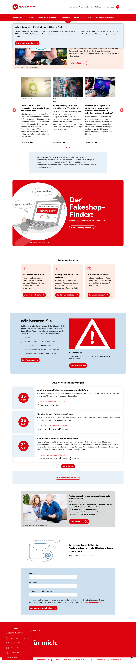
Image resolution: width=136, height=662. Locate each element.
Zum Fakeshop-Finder (81, 227)
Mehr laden (68, 466)
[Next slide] (122, 110)
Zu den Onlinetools (66, 295)
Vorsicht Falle (75, 352)
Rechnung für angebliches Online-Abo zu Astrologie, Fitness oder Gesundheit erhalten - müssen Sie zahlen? (99, 109)
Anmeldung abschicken (41, 608)
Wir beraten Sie (36, 321)
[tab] (66, 147)
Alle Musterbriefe (32, 295)
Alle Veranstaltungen (66, 477)
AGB (90, 660)
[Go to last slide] (14, 110)
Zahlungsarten (101, 660)
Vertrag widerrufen (42, 660)
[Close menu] (31, 631)
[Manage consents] (132, 658)
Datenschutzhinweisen (92, 602)
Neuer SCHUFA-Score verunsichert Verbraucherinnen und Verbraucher (35, 108)
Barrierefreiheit (116, 660)
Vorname (32, 573)
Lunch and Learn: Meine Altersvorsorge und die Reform (62, 390)
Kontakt (56, 660)
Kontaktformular (97, 295)
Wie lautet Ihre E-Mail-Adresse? (41, 591)
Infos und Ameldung (25, 43)
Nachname (33, 582)
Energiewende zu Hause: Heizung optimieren (57, 438)
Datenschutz (80, 660)
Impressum (67, 660)
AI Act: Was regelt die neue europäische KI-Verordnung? (66, 106)
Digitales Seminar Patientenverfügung (55, 414)
